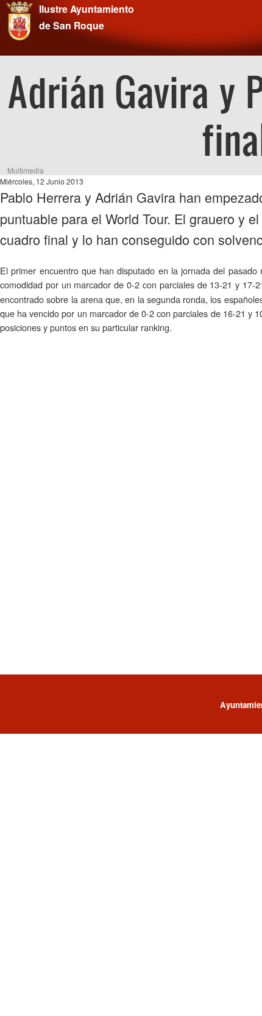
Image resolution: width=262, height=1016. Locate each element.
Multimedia (25, 170)
